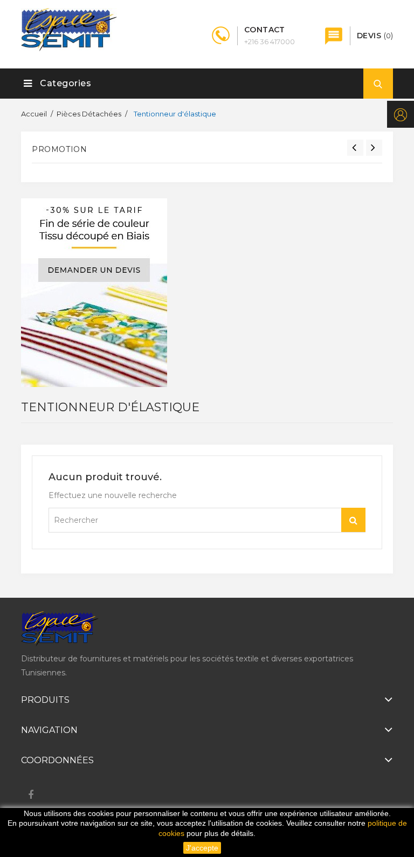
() (375, 35)
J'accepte (202, 848)
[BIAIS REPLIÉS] (94, 292)
